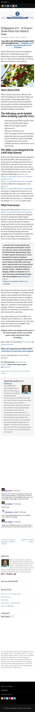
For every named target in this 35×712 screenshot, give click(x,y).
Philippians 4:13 (27, 43)
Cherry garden (26, 342)
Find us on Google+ (7, 686)
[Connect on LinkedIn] (16, 6)
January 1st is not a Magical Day (11, 594)
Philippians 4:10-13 (27, 210)
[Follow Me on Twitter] (8, 6)
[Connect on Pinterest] (11, 6)
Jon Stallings (5, 37)
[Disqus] (17, 462)
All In (8, 371)
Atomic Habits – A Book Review (10, 603)
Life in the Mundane (7, 606)
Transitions (4, 600)
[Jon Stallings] (17, 18)
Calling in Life (15, 371)
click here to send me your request (17, 351)
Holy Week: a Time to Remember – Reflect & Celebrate (8, 542)
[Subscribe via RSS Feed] (2, 6)
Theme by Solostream (24, 708)
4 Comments (23, 37)
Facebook (6, 367)
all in (22, 198)
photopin (4, 344)
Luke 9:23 (4, 186)
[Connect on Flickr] (13, 6)
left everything (15, 201)
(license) (10, 344)
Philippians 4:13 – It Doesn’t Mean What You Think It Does (16, 31)
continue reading (24, 572)
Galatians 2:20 (23, 174)
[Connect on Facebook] (5, 6)
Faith (21, 371)
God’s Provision (5, 597)
